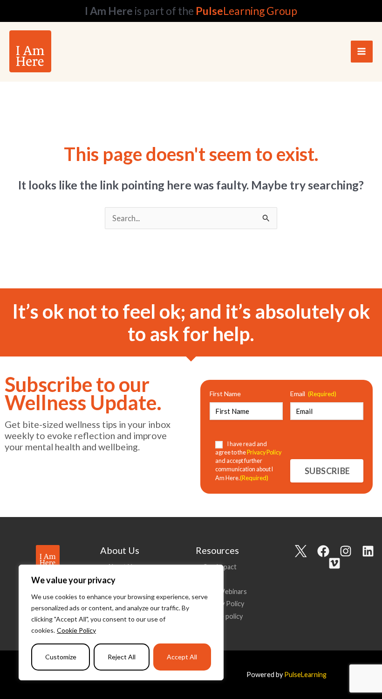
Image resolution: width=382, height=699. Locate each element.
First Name (225, 394)
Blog (209, 579)
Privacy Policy (223, 604)
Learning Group (246, 10)
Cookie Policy (76, 630)
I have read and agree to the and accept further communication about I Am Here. (248, 461)
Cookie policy (223, 616)
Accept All (182, 657)
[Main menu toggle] (362, 52)
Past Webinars (225, 591)
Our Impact (220, 567)
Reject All (122, 657)
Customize (60, 657)
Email (313, 394)
